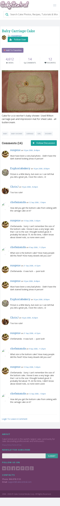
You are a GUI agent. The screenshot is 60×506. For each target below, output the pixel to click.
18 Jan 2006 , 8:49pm (32, 150)
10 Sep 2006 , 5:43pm (32, 221)
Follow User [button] (19, 39)
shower (48, 134)
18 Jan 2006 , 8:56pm (41, 168)
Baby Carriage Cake (18, 31)
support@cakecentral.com (20, 482)
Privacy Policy (7, 445)
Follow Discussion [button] (45, 143)
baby (5, 134)
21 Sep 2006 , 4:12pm (32, 266)
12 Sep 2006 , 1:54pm (37, 202)
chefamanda (18, 202)
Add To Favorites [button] (14, 50)
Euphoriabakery (20, 168)
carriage (29, 134)
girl (39, 134)
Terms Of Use (16, 445)
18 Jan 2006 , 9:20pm (30, 187)
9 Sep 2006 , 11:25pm (37, 247)
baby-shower (16, 134)
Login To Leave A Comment (14, 419)
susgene (15, 150)
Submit (52, 456)
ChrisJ (14, 186)
